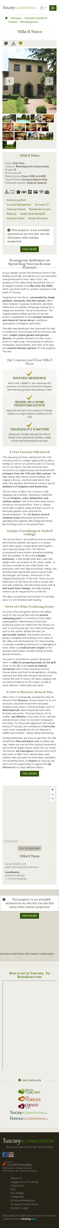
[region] (29, 814)
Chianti (12, 22)
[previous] (10, 81)
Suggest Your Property (24, 1182)
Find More (29, 249)
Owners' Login (20, 1208)
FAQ (13, 1189)
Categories (17, 1196)
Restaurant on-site (40, 209)
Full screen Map (29, 848)
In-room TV (42, 204)
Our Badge (17, 1193)
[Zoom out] (52, 794)
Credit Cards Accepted (32, 213)
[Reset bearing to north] (52, 799)
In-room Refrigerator (19, 204)
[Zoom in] (52, 789)
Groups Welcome (38, 218)
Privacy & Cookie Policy (25, 1204)
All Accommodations (23, 1200)
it (46, 8)
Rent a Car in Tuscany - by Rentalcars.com (29, 975)
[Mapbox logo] (10, 841)
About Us (16, 1178)
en (42, 8)
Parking (11, 213)
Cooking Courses (16, 209)
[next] (49, 81)
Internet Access (16, 218)
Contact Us (17, 1185)
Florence (16, 18)
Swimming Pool (16, 200)
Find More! (29, 773)
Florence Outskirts (36, 18)
